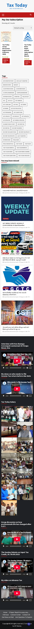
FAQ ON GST (25, 96)
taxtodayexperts (22, 147)
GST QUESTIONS (18, 112)
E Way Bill (17, 96)
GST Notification (16, 108)
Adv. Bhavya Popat (8, 81)
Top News (5, 186)
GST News (23, 104)
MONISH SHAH (6, 139)
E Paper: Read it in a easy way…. (19, 612)
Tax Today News (7, 151)
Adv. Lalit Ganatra (21, 81)
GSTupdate (15, 116)
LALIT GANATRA (21, 136)
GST (4, 100)
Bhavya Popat (7, 84)
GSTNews (5, 108)
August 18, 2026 (24, 193)
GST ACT (10, 100)
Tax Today (17, 5)
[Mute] (27, 368)
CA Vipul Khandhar (8, 92)
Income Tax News (17, 128)
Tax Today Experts (8, 147)
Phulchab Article (8, 143)
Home (5, 612)
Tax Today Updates (23, 155)
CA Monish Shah (20, 88)
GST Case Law (7, 104)
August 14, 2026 (24, 262)
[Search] (31, 14)
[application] (17, 361)
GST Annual (18, 100)
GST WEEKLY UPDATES (18, 120)
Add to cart (5, 61)
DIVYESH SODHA (7, 96)
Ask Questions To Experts (23, 617)
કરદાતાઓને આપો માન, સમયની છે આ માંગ (15, 190)
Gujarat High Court (9, 124)
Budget (16, 84)
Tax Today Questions (9, 155)
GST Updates (25, 116)
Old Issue (6, 615)
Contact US (26, 615)
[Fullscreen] (30, 368)
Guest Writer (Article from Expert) (11, 193)
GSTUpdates (6, 120)
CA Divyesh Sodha (8, 88)
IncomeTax (6, 128)
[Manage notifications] (28, 624)
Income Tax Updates (9, 136)
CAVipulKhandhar (22, 92)
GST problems (7, 112)
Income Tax (21, 124)
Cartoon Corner (15, 615)
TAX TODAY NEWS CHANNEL (22, 151)
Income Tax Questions (9, 132)
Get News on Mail (8, 617)
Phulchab (16, 139)
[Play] (4, 368)
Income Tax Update (24, 132)
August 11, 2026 (24, 297)
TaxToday (28, 143)
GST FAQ (15, 104)
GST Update (6, 116)
